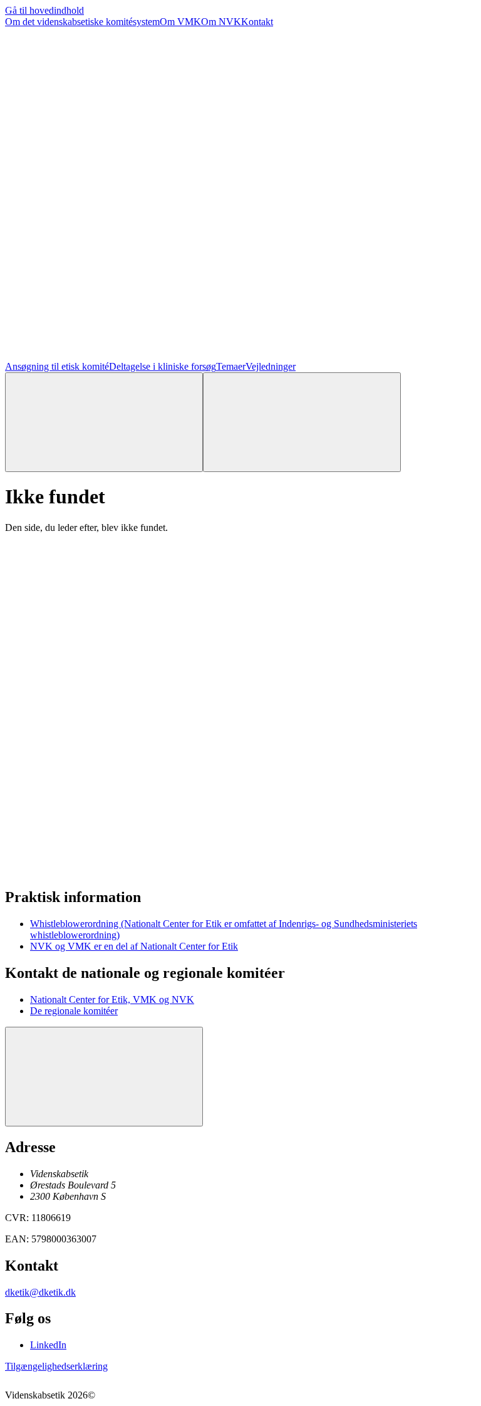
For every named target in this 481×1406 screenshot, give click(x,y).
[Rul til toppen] (104, 1076)
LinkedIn (48, 1345)
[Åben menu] (302, 422)
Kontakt (257, 21)
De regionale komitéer (74, 1010)
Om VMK (180, 21)
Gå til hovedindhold (44, 10)
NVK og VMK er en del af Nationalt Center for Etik (134, 946)
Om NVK (221, 21)
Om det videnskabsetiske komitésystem (82, 21)
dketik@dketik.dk (40, 1292)
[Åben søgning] (104, 422)
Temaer (231, 366)
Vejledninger (271, 366)
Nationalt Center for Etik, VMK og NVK (112, 999)
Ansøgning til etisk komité (57, 366)
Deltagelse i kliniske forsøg (162, 366)
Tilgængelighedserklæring (56, 1366)
